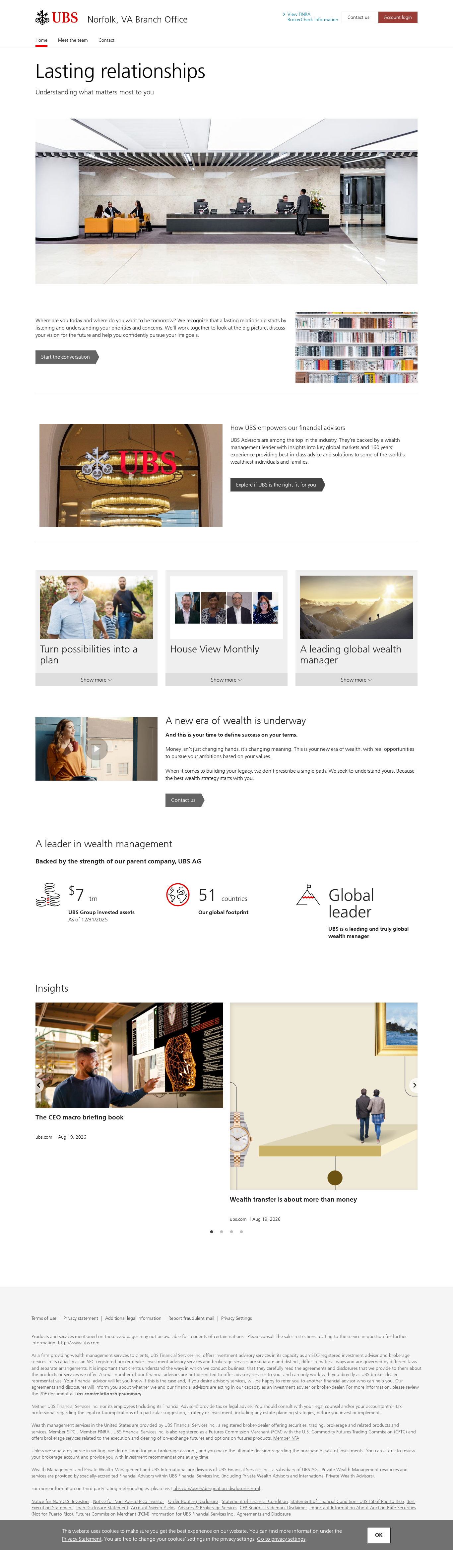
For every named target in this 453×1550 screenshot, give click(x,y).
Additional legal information (133, 1318)
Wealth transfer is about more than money (293, 1199)
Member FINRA (94, 1432)
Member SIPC (62, 1432)
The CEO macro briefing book (79, 1117)
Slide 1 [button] (211, 1232)
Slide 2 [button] (221, 1232)
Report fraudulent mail (191, 1318)
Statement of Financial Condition (255, 1501)
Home (41, 40)
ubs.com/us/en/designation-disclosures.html (216, 1488)
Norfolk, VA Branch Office (138, 19)
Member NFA (286, 1438)
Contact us (358, 17)
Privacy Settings (236, 1318)
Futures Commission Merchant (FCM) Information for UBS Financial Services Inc (154, 1514)
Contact (106, 40)
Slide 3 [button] (231, 1232)
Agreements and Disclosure (264, 1514)
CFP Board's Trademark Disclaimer (273, 1508)
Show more (96, 681)
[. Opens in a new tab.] (56, 17)
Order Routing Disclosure (193, 1501)
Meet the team (73, 40)
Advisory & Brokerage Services (207, 1508)
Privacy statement (80, 1318)
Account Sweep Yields (153, 1508)
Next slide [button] (409, 1086)
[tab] (211, 1232)
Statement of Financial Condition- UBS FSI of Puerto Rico (347, 1501)
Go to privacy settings (281, 1539)
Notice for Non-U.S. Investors (60, 1501)
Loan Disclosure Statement (102, 1508)
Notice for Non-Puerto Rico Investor (128, 1501)
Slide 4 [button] (241, 1232)
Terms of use (44, 1318)
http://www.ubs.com (78, 1343)
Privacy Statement (81, 1539)
